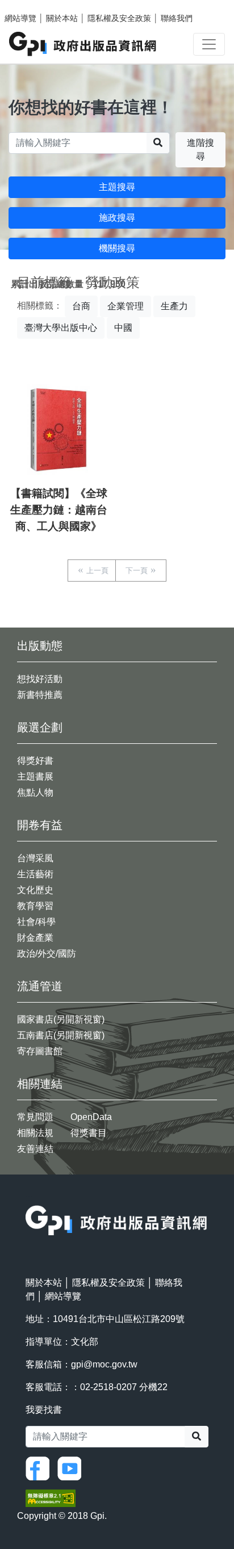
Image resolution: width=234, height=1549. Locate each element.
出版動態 (39, 645)
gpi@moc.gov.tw (104, 1364)
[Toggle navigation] (209, 44)
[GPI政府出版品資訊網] (83, 44)
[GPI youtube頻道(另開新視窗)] (72, 1467)
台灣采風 (35, 858)
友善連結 (35, 1149)
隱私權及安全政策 (119, 18)
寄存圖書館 (39, 1051)
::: (29, 1198)
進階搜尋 (200, 149)
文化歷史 (35, 890)
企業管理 (125, 306)
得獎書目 (88, 1133)
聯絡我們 (177, 18)
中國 (123, 327)
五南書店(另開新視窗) (61, 1035)
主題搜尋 (117, 187)
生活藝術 (35, 874)
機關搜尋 (117, 248)
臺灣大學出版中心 (60, 327)
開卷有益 (39, 825)
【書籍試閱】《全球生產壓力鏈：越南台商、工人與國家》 (58, 509)
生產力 (174, 306)
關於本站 (62, 18)
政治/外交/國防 (46, 953)
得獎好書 (35, 760)
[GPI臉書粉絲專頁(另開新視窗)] (40, 1467)
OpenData (91, 1117)
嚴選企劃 (39, 727)
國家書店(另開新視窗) (61, 1019)
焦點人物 (35, 792)
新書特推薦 (39, 695)
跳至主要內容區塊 (32, 5)
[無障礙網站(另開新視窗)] (51, 1497)
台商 (81, 306)
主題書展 (35, 776)
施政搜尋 (117, 217)
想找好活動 (39, 679)
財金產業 (35, 937)
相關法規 (35, 1133)
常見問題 (35, 1117)
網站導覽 (20, 18)
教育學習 (35, 906)
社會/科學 (36, 922)
